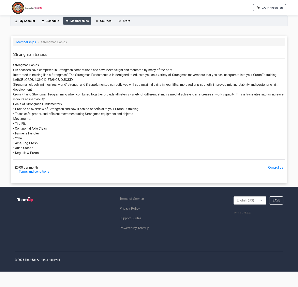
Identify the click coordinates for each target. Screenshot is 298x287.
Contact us (275, 167)
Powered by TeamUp (134, 228)
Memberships (26, 42)
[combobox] (250, 200)
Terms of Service (132, 199)
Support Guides (130, 218)
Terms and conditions (34, 171)
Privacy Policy (130, 208)
